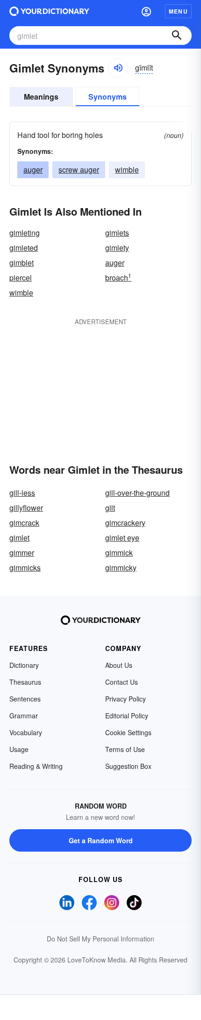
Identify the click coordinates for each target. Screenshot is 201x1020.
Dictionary (24, 665)
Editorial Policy (126, 715)
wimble (127, 169)
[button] (146, 11)
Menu (178, 11)
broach (118, 277)
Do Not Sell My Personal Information (100, 938)
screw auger (78, 169)
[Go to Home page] (49, 11)
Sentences (25, 698)
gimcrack (24, 522)
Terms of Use (125, 749)
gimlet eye (122, 537)
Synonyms (107, 96)
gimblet (21, 262)
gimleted (23, 247)
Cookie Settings (128, 732)
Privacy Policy (125, 698)
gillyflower (26, 507)
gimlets (117, 232)
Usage (19, 749)
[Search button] (177, 35)
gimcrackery (125, 522)
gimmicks (25, 567)
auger (33, 169)
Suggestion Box (128, 766)
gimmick (119, 552)
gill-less (22, 492)
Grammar (23, 715)
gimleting (24, 232)
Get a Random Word (101, 840)
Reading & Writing (36, 766)
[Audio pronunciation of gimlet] (118, 68)
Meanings (41, 96)
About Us (118, 665)
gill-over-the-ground (137, 492)
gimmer (21, 552)
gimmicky (120, 567)
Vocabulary (25, 732)
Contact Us (121, 682)
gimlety (117, 247)
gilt (110, 507)
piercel (20, 277)
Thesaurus (25, 682)
